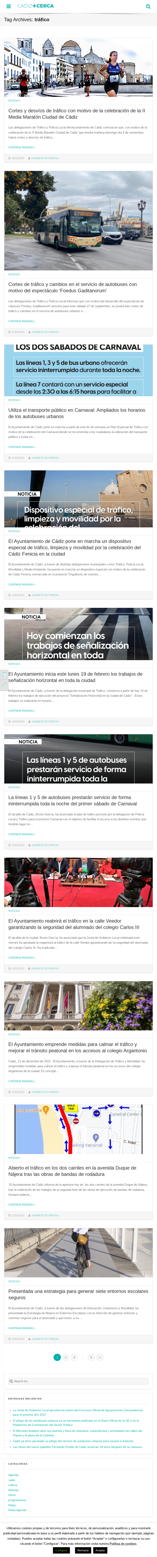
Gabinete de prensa (45, 158)
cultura (12, 1485)
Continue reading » (21, 147)
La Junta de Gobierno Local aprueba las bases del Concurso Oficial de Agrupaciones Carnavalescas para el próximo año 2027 (78, 1412)
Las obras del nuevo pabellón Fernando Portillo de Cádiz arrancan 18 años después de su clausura (77, 1447)
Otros (12, 1495)
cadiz (11, 1480)
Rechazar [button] (83, 1550)
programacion (17, 1500)
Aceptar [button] (100, 1550)
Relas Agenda (17, 1510)
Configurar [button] (61, 1550)
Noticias (14, 100)
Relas (12, 1505)
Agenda (13, 1475)
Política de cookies (123, 1543)
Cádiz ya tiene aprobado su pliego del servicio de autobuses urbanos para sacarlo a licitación (73, 1441)
